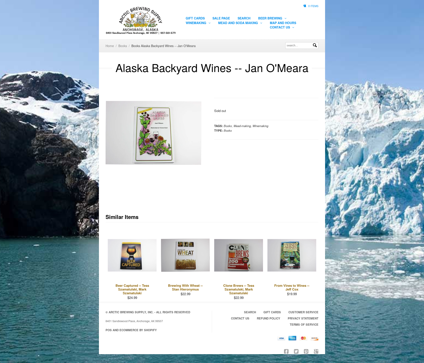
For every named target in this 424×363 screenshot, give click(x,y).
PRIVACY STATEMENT (303, 318)
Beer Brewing (270, 18)
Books (122, 46)
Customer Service (303, 312)
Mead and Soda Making (238, 23)
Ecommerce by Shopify (138, 330)
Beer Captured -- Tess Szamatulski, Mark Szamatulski (132, 289)
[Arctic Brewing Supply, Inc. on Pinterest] (306, 351)
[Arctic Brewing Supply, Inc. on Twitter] (296, 351)
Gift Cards (195, 18)
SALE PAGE (221, 18)
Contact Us (280, 27)
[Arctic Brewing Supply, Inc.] (141, 21)
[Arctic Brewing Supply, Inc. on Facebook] (286, 351)
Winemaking (196, 23)
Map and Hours (283, 23)
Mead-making (242, 126)
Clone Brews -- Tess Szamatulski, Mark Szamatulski (238, 289)
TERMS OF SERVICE (304, 324)
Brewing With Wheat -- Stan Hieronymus (185, 287)
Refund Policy (268, 318)
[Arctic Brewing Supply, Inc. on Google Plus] (316, 351)
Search (244, 18)
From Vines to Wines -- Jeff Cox (291, 287)
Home (110, 46)
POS (109, 330)
